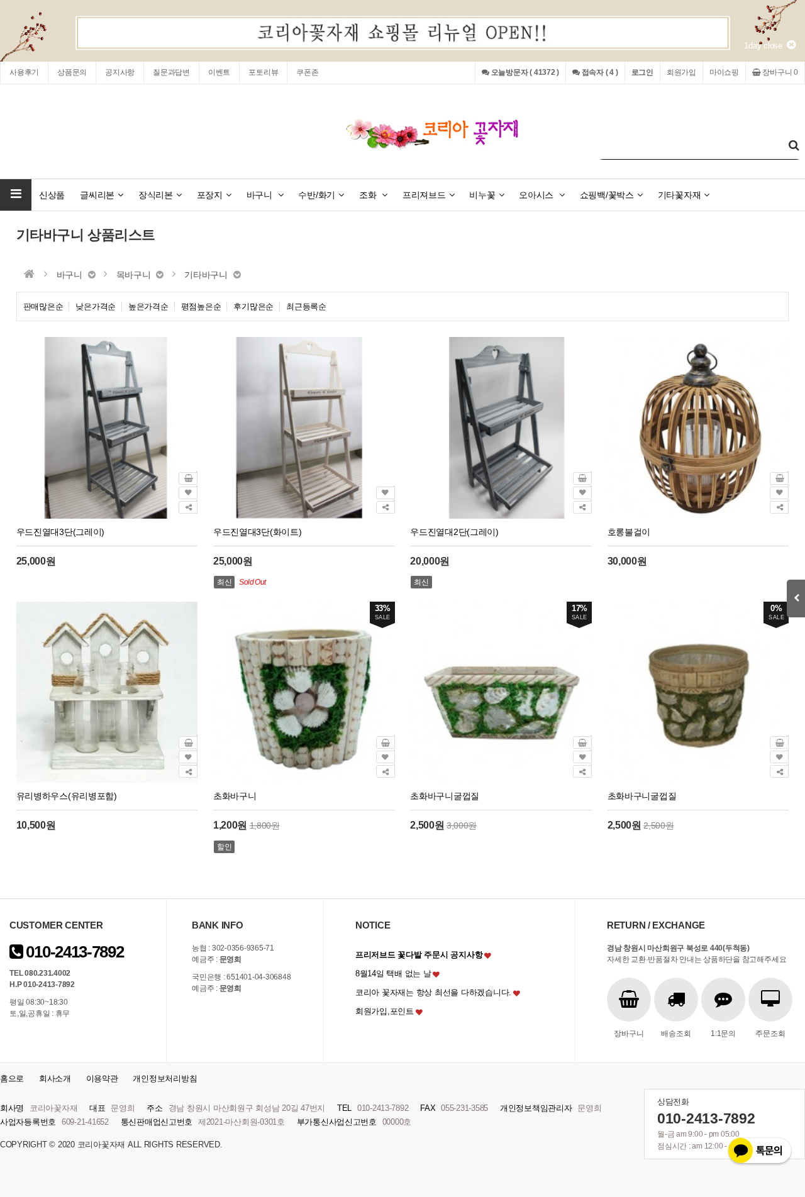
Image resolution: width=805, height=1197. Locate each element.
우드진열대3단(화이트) (257, 532)
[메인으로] (29, 274)
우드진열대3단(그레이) (60, 532)
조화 (369, 195)
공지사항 (120, 72)
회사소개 (55, 1078)
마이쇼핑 (724, 72)
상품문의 (72, 72)
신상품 (52, 195)
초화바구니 (235, 796)
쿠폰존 (307, 72)
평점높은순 (201, 306)
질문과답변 (171, 72)
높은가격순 (148, 306)
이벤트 (219, 72)
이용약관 (102, 1078)
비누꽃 (482, 195)
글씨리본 (97, 195)
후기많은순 (253, 306)
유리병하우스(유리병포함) (66, 796)
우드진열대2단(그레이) (454, 532)
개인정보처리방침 (165, 1078)
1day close (765, 45)
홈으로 (12, 1078)
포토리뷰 (263, 72)
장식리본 (155, 195)
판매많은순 (43, 306)
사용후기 (24, 72)
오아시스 (537, 195)
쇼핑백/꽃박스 (607, 195)
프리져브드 (424, 195)
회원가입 (681, 72)
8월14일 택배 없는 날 (393, 973)
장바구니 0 (779, 72)
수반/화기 (316, 195)
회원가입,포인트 (384, 1011)
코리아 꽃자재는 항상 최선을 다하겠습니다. (433, 992)
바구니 (261, 195)
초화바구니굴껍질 (444, 796)
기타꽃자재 (679, 195)
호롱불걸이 (629, 532)
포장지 (210, 195)
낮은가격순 (95, 306)
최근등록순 (306, 306)
